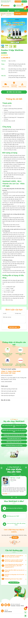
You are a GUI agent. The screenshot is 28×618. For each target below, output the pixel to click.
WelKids (5, 6)
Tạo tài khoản (18, 1)
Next (25, 31)
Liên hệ (8, 611)
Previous (2, 31)
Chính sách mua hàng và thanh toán (9, 389)
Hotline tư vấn (19, 5)
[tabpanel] (14, 486)
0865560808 (8, 381)
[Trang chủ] (8, 10)
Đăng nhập (24, 1)
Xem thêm (4, 493)
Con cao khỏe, (14, 469)
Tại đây (15, 537)
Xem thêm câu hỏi (14, 582)
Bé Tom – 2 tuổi (15, 478)
